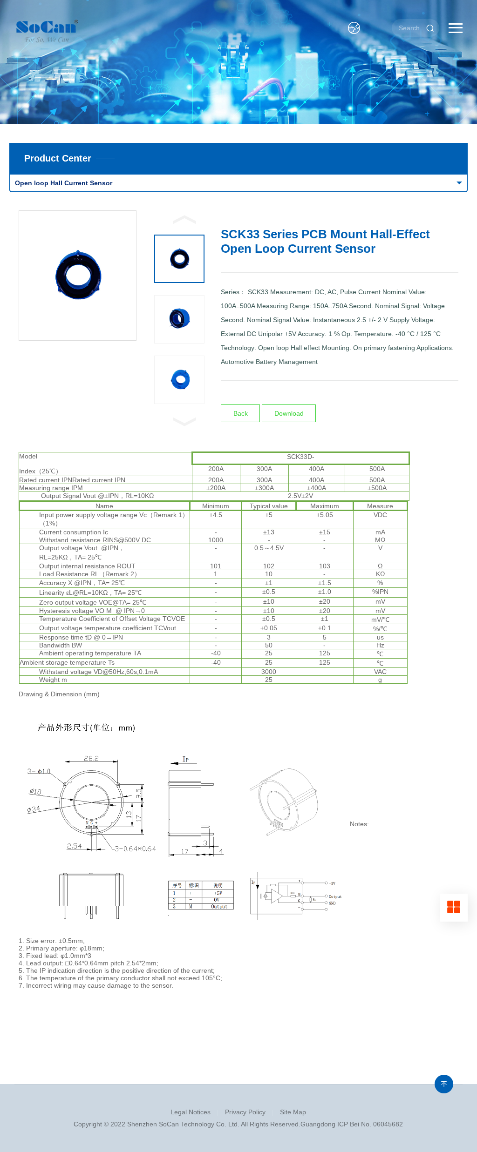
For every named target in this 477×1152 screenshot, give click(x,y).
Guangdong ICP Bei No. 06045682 (351, 1124)
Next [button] (184, 421)
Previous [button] (184, 219)
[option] (77, 275)
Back (240, 413)
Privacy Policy (245, 1112)
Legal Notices (190, 1112)
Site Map (293, 1112)
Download (289, 413)
